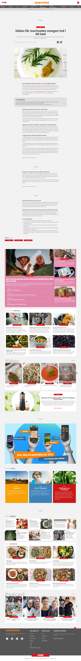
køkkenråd (28, 240)
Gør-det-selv (10, 298)
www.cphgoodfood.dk (39, 91)
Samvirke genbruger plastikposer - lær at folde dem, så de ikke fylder (21, 294)
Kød (36, 9)
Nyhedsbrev (63, 6)
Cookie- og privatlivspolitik (41, 658)
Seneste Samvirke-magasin (35, 647)
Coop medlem (44, 640)
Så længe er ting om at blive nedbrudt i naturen (16, 304)
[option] (13, 376)
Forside (31, 633)
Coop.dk (43, 638)
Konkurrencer (32, 638)
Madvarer (32, 9)
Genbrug (9, 293)
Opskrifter (24, 6)
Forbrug (3, 6)
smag (18, 240)
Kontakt (72, 6)
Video (31, 643)
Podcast (31, 640)
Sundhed (11, 6)
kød (40, 27)
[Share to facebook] (58, 42)
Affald (8, 288)
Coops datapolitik (53, 658)
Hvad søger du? (34, 631)
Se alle (73, 360)
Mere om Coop (46, 631)
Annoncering (44, 636)
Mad (17, 6)
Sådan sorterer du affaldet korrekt (14, 290)
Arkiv (79, 6)
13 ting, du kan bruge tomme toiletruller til (16, 299)
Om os (43, 633)
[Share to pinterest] (61, 42)
